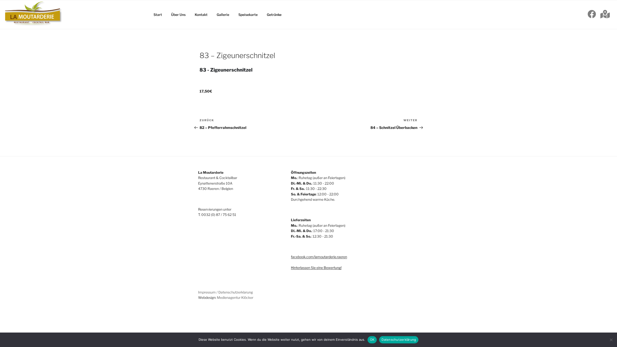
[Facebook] (592, 15)
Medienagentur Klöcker (235, 297)
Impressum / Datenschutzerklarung (225, 292)
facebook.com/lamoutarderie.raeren (319, 257)
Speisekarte (248, 15)
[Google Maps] (605, 15)
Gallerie (223, 15)
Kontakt (201, 15)
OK (372, 339)
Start (158, 15)
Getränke (274, 15)
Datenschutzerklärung (399, 339)
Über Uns (178, 15)
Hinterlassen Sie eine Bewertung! (316, 268)
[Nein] (611, 339)
